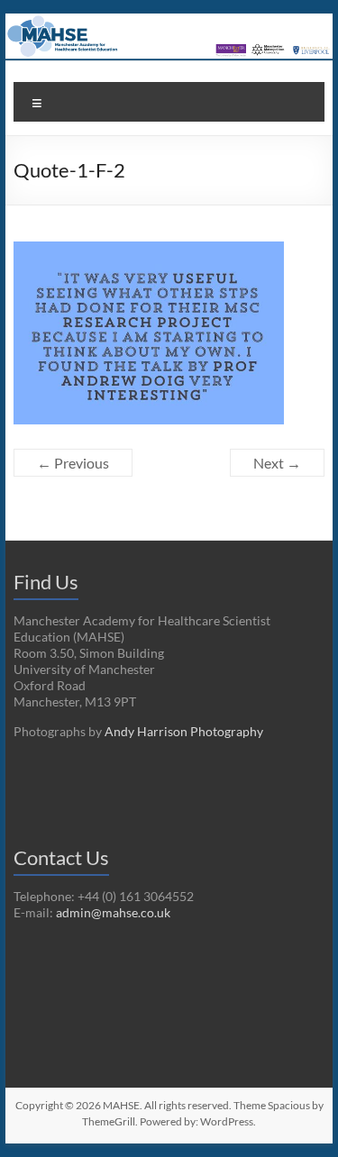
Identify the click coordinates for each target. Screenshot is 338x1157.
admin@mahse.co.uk (113, 912)
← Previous (73, 462)
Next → (277, 462)
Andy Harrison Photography (184, 731)
